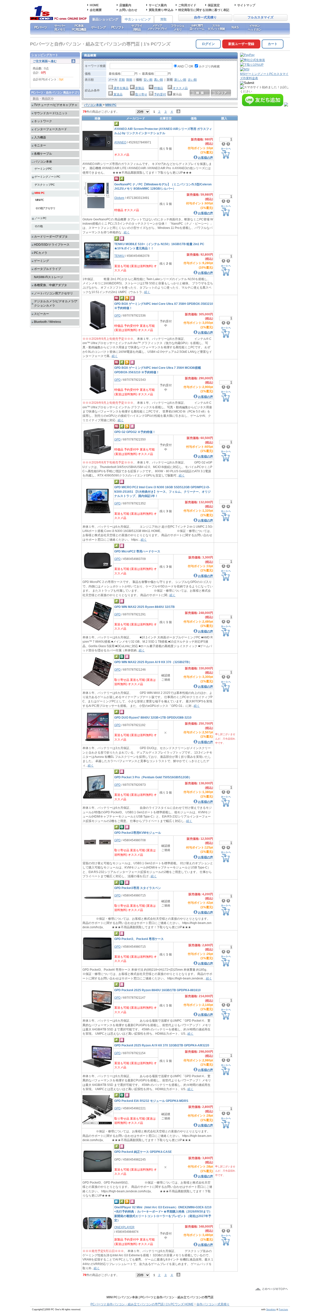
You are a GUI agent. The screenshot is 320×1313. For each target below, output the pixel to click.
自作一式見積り (205, 17)
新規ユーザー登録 (241, 44)
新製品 (139, 88)
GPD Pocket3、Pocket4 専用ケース (139, 938)
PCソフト (117, 27)
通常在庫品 (120, 88)
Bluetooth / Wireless (47, 321)
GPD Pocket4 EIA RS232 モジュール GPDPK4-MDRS (151, 1100)
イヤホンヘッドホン (254, 27)
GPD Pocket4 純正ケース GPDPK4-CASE (143, 1151)
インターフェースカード (50, 129)
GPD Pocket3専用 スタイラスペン (137, 887)
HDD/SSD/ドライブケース (52, 244)
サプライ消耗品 (136, 27)
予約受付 (159, 94)
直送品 (117, 94)
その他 (38, 226)
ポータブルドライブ (47, 268)
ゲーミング (98, 27)
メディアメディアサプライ (157, 27)
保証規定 (214, 5)
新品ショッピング (105, 19)
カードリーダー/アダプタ (51, 236)
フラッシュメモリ (177, 27)
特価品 (158, 88)
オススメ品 (180, 88)
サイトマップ (246, 5)
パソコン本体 (43, 161)
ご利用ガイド (187, 5)
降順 (129, 79)
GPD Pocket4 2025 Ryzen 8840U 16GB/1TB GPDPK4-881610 (157, 990)
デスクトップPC (44, 184)
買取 (163, 19)
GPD (117, 315)
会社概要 (96, 9)
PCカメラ (40, 252)
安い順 (148, 79)
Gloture (119, 197)
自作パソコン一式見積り (213, 1304)
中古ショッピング (138, 19)
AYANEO (120, 142)
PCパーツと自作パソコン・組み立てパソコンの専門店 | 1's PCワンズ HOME (142, 1304)
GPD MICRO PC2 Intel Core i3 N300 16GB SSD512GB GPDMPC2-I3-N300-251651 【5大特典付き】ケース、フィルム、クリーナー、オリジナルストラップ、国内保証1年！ (162, 491)
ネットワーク (43, 121)
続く (127, 232)
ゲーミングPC (43, 168)
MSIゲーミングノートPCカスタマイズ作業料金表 (264, 76)
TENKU (119, 255)
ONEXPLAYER (124, 1227)
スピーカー (41, 313)
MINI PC (39, 192)
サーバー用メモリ (59, 27)
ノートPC (40, 218)
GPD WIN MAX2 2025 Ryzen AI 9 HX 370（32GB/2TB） (153, 662)
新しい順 (180, 79)
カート (273, 44)
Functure (283, 1309)
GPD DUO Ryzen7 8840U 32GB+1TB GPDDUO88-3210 (153, 717)
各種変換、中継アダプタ (50, 285)
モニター (40, 145)
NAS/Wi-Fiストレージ (48, 277)
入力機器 (40, 137)
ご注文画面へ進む (45, 61)
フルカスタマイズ (261, 17)
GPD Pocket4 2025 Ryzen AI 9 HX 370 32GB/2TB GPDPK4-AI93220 (161, 1045)
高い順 (158, 79)
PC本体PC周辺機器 (79, 27)
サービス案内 (158, 5)
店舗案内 (125, 5)
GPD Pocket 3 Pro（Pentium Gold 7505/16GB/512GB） (153, 777)
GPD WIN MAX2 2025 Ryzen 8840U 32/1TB (144, 606)
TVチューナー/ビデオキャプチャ (56, 104)
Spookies (271, 1309)
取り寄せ (140, 94)
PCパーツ (40, 27)
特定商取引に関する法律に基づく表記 (203, 9)
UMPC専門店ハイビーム (197, 27)
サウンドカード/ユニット (51, 113)
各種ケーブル (43, 153)
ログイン (208, 44)
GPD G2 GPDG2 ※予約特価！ (135, 432)
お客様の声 (205, 157)
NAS (235, 27)
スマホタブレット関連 (216, 27)
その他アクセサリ (45, 208)
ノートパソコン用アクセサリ (53, 293)
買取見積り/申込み (161, 9)
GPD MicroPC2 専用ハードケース (137, 551)
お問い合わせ (128, 9)
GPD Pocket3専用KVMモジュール (137, 832)
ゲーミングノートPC (47, 176)
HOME (94, 5)
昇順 (122, 79)
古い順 (192, 79)
